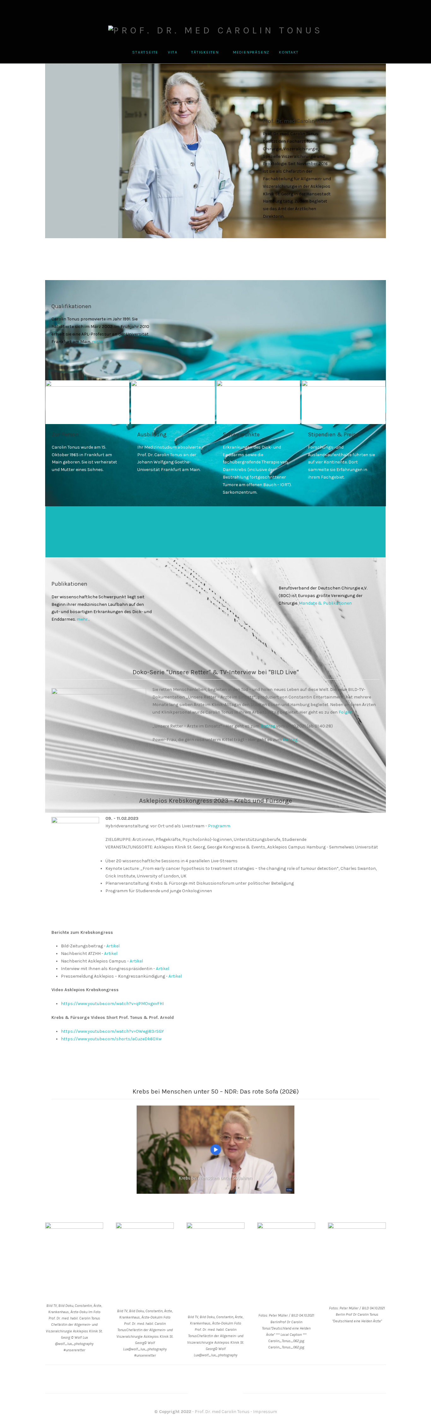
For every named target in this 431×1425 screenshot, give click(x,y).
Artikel (113, 946)
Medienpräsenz (251, 52)
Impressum (265, 1411)
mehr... (98, 341)
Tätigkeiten (205, 52)
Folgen (345, 712)
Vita (172, 52)
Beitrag (267, 726)
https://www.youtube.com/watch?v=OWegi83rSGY (112, 1031)
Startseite (145, 52)
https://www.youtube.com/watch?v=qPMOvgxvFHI (112, 1003)
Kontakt (289, 52)
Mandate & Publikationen (325, 603)
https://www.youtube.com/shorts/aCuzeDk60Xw (111, 1039)
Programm (219, 826)
